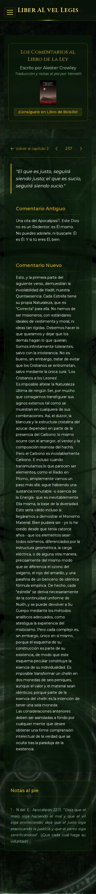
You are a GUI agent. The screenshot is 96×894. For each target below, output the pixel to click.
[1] (58, 220)
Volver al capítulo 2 (32, 148)
